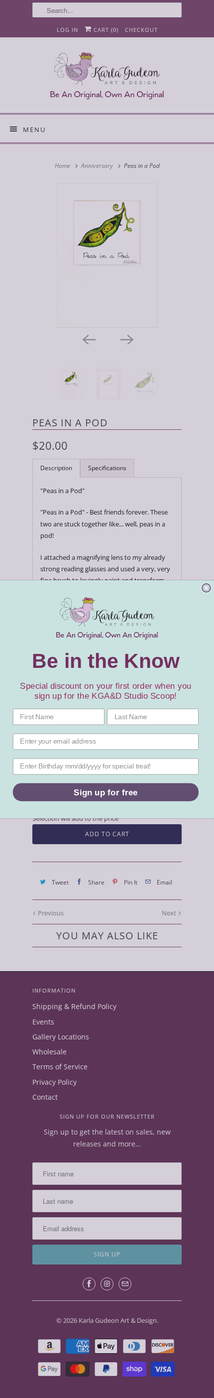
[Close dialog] (206, 587)
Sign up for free (105, 792)
